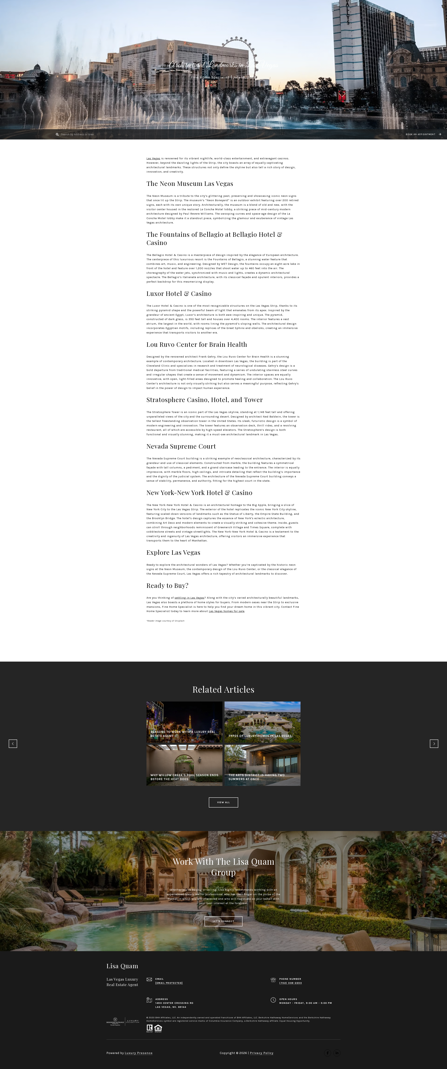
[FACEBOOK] (327, 1052)
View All (223, 802)
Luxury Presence (139, 1053)
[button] (423, 134)
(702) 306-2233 (290, 982)
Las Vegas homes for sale (226, 611)
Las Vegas (153, 158)
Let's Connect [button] (223, 921)
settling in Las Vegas (189, 597)
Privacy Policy (261, 1053)
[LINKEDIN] (337, 1052)
